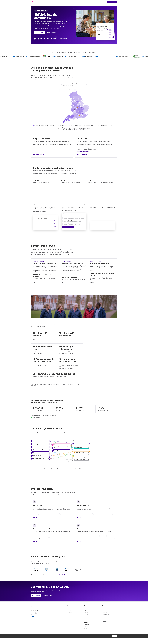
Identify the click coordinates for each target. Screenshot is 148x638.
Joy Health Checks (88, 616)
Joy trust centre (62, 573)
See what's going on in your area (74, 83)
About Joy (64, 1)
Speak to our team (112, 1)
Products (70, 1)
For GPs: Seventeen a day (89, 628)
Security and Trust (105, 614)
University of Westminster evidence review (56, 386)
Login (103, 1)
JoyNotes (86, 612)
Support (99, 1)
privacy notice (77, 635)
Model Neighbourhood (70, 610)
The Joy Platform (87, 607)
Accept (114, 635)
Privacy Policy (104, 612)
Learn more (35, 516)
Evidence (59, 1)
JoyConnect (86, 610)
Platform (54, 1)
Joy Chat (86, 614)
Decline (109, 635)
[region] (74, 56)
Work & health (48, 1)
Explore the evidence (51, 32)
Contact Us (104, 610)
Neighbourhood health (39, 1)
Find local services (87, 619)
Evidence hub (87, 624)
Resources (86, 626)
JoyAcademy (104, 621)
